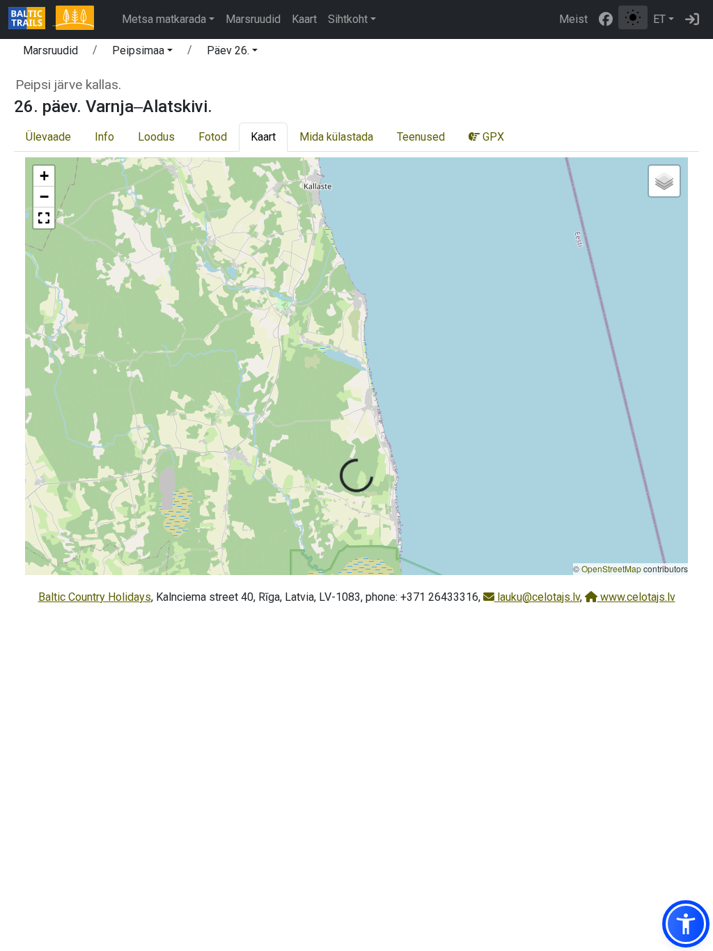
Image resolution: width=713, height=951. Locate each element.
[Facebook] (605, 19)
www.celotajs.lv (636, 597)
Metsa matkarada (164, 19)
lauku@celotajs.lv (537, 597)
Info (104, 136)
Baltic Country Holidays (94, 597)
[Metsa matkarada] (74, 19)
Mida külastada (336, 136)
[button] (142, 53)
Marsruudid (253, 19)
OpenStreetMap (611, 568)
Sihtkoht (348, 19)
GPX (492, 136)
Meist (573, 19)
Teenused (421, 136)
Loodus (156, 136)
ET (659, 19)
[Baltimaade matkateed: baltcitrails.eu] (32, 19)
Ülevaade (48, 136)
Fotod (212, 136)
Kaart (304, 19)
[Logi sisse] (692, 19)
